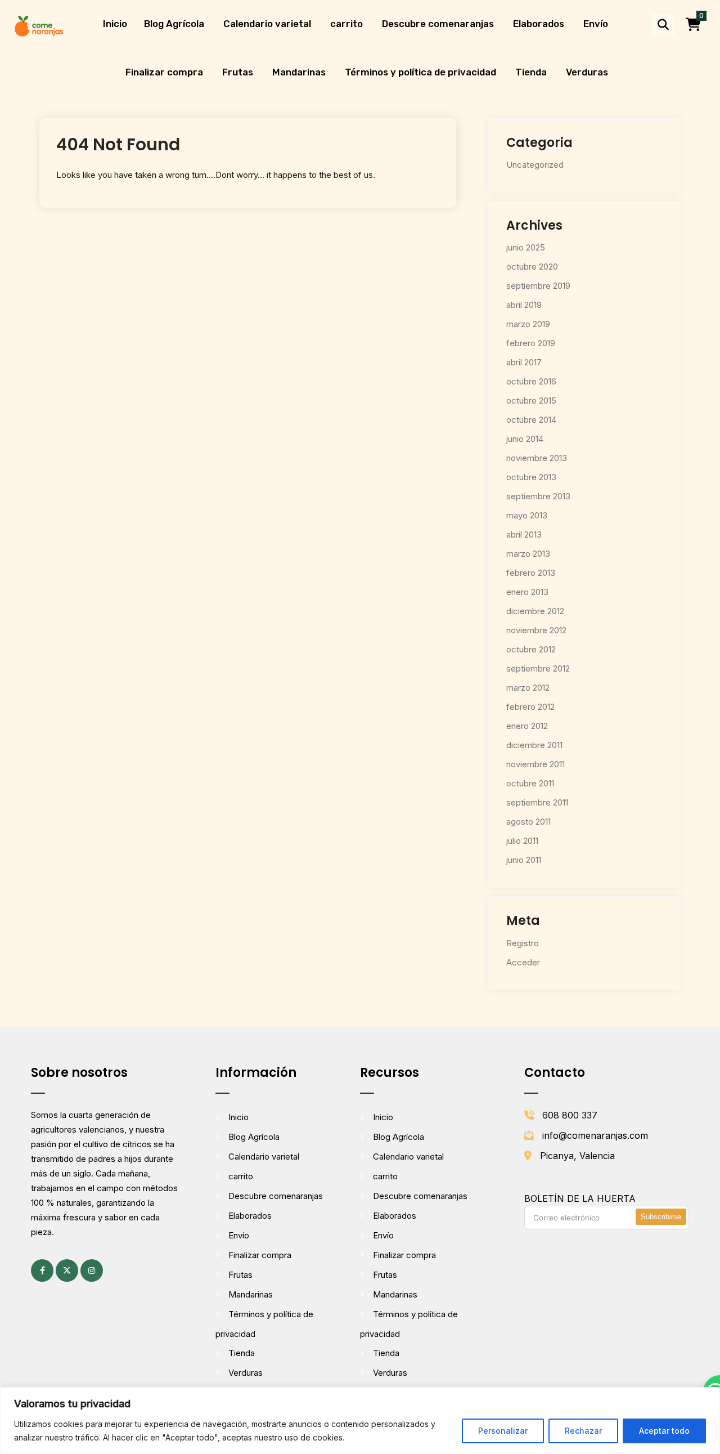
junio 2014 (524, 438)
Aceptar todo (664, 1430)
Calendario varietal (267, 23)
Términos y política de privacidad (420, 72)
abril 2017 (524, 362)
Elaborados (538, 23)
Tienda (531, 72)
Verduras (587, 72)
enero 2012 (527, 726)
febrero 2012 (530, 706)
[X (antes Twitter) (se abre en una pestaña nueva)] (67, 1270)
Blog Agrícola (174, 23)
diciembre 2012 (535, 611)
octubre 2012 (531, 649)
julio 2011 (522, 840)
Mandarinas (299, 72)
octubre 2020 (532, 266)
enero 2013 (527, 592)
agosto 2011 (528, 821)
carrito (346, 23)
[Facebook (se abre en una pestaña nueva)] (42, 1270)
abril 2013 (524, 534)
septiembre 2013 (538, 496)
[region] (360, 1420)
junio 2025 (525, 247)
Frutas (237, 72)
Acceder (523, 962)
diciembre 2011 (534, 745)
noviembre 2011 (535, 764)
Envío (595, 23)
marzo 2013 (528, 553)
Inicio (115, 23)
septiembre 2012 (538, 668)
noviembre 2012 (536, 630)
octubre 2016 (531, 381)
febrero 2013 (530, 572)
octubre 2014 (531, 419)
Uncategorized (535, 164)
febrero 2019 (530, 343)
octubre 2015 (531, 400)
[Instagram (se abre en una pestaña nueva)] (91, 1270)
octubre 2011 (530, 783)
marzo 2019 (528, 324)
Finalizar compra (164, 72)
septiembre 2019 (538, 285)
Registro (522, 943)
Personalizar (503, 1430)
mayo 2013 (526, 515)
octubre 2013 (531, 477)
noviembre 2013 (536, 458)
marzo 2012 (528, 687)
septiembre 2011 (537, 802)
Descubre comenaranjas (438, 23)
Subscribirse (661, 1217)
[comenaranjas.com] (39, 25)
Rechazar (583, 1430)
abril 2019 (524, 304)
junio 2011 (523, 859)
